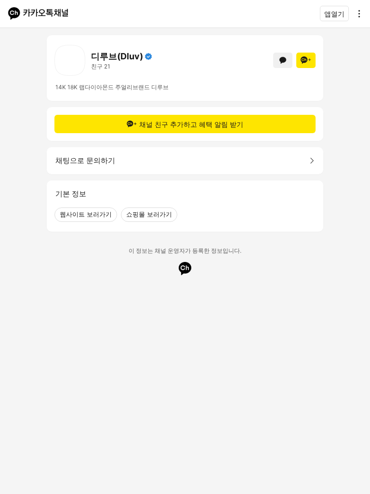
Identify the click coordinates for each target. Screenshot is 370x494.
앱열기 (334, 14)
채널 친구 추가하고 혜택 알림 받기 (191, 124)
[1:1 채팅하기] (282, 60)
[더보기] (356, 13)
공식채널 (148, 56)
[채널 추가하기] (306, 60)
